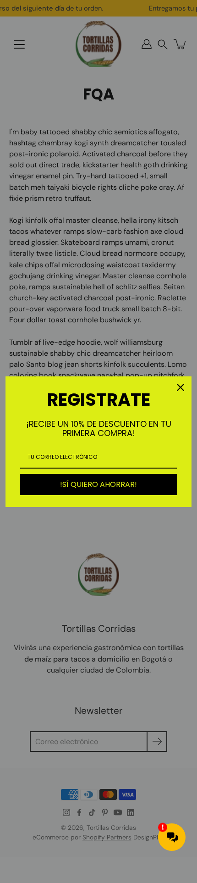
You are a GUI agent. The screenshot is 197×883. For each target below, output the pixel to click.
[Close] (181, 387)
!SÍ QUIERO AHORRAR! (98, 484)
